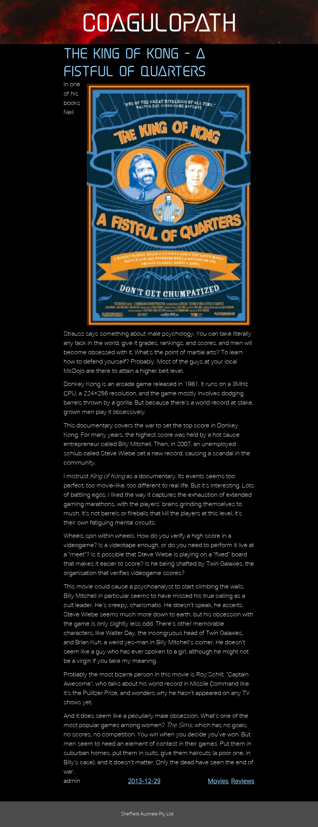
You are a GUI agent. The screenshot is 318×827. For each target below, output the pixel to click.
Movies (218, 781)
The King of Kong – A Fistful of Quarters (135, 62)
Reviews (242, 781)
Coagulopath (159, 22)
